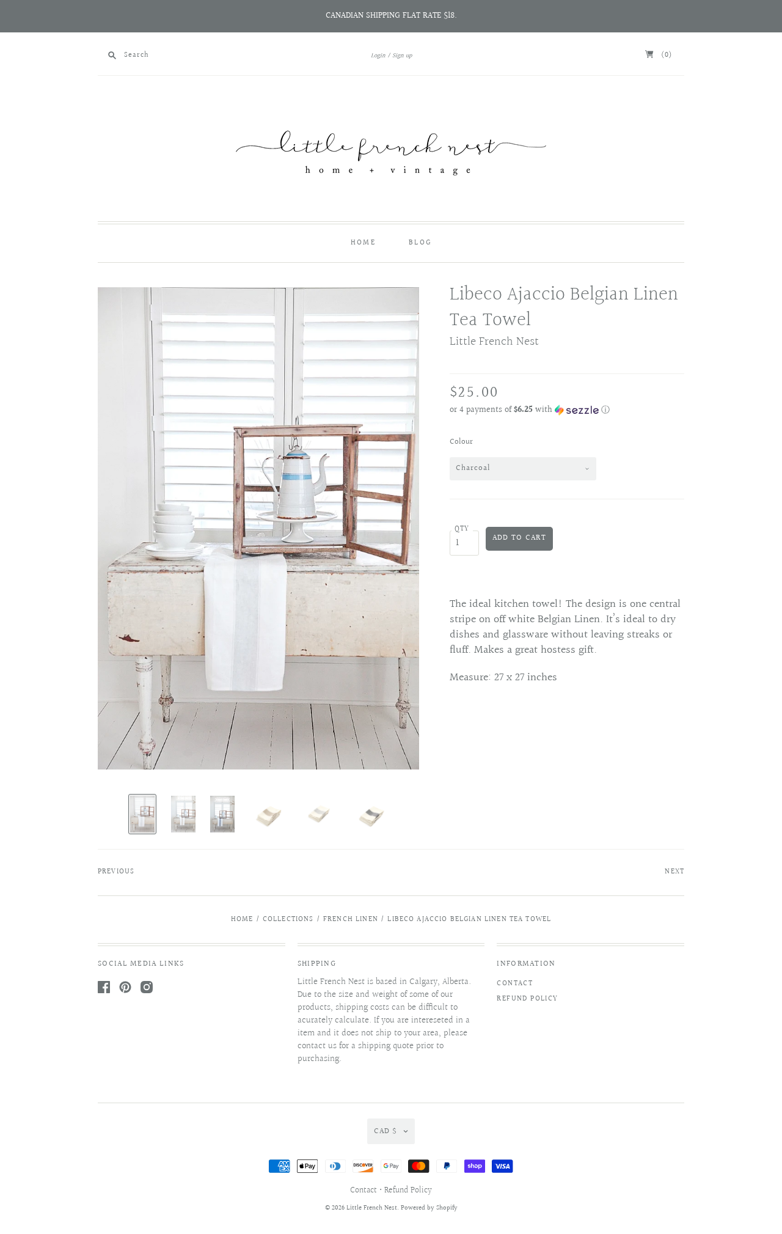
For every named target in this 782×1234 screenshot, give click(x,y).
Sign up (402, 56)
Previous (116, 872)
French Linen (350, 919)
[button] (567, 410)
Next (674, 872)
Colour (461, 441)
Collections (288, 919)
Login (378, 56)
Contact (515, 984)
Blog (420, 243)
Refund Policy (527, 999)
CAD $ (385, 1131)
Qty (462, 529)
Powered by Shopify (429, 1208)
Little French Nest (494, 341)
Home (363, 243)
